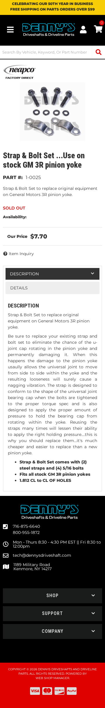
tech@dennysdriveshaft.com (42, 555)
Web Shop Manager (52, 678)
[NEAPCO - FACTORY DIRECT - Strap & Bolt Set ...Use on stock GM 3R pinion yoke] (19, 71)
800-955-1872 (26, 532)
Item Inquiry (21, 253)
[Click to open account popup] (83, 29)
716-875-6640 (26, 526)
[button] (52, 52)
